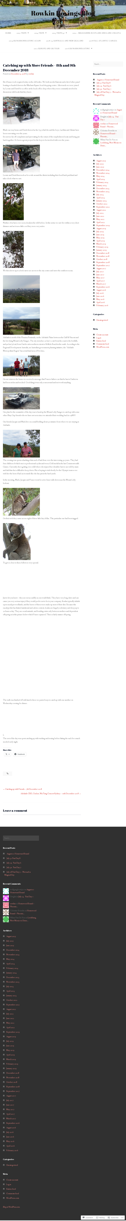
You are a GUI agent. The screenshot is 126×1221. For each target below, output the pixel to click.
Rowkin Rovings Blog (63, 12)
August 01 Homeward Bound (108, 80)
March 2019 (101, 244)
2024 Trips (39, 33)
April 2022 (100, 222)
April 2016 (100, 302)
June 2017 (100, 274)
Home (8, 33)
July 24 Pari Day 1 (25, 896)
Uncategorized (102, 320)
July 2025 (100, 164)
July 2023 (100, 194)
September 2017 (103, 265)
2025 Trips (21, 33)
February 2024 (102, 182)
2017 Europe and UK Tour (46, 49)
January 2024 (101, 185)
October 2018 (101, 259)
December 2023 (102, 188)
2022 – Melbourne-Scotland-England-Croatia (96, 33)
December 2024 (102, 170)
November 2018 (102, 256)
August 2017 (101, 268)
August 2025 (101, 161)
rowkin (31, 74)
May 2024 (100, 176)
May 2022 (100, 219)
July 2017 (100, 271)
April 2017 (100, 281)
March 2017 (101, 284)
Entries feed (101, 341)
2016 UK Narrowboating (77, 49)
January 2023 (101, 201)
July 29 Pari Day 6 (104, 86)
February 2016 (102, 305)
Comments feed (102, 344)
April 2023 (100, 197)
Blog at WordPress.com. (11, 1207)
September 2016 (103, 287)
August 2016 (101, 290)
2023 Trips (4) (58, 33)
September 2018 (103, 262)
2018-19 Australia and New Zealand (64, 41)
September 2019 (103, 225)
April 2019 (100, 241)
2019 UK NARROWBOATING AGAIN (25, 41)
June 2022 (100, 216)
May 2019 (100, 237)
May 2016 (100, 299)
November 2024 (102, 173)
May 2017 (100, 278)
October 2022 (101, 204)
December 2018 (102, 253)
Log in (98, 338)
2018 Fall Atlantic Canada (103, 41)
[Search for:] (108, 64)
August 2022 (101, 210)
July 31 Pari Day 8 (103, 83)
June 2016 (100, 296)
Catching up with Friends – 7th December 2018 (23, 789)
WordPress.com (102, 347)
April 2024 (100, 179)
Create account (102, 335)
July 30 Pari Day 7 (104, 89)
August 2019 (101, 228)
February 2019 (102, 247)
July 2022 (100, 213)
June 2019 (100, 234)
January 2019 (101, 250)
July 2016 (100, 293)
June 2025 (100, 167)
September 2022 (103, 207)
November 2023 (102, 191)
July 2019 (100, 231)
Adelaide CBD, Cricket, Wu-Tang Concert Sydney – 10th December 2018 (50, 793)
